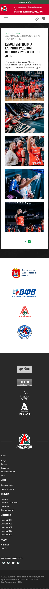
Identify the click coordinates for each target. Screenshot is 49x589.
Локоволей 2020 (6, 523)
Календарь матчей (7, 485)
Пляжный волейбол (7, 510)
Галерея (17, 33)
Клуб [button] (3, 455)
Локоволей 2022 (6, 531)
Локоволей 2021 (6, 527)
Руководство (5, 468)
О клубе (3, 460)
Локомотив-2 (5, 506)
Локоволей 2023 (6, 534)
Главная (8, 33)
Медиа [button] (4, 539)
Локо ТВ (3, 548)
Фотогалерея (5, 544)
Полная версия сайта (24, 2)
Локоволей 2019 (6, 520)
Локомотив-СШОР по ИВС (9, 502)
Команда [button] (5, 494)
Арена (3, 475)
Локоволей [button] (6, 515)
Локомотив (4, 499)
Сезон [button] (3, 480)
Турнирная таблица (7, 489)
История (3, 464)
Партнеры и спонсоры (8, 471)
